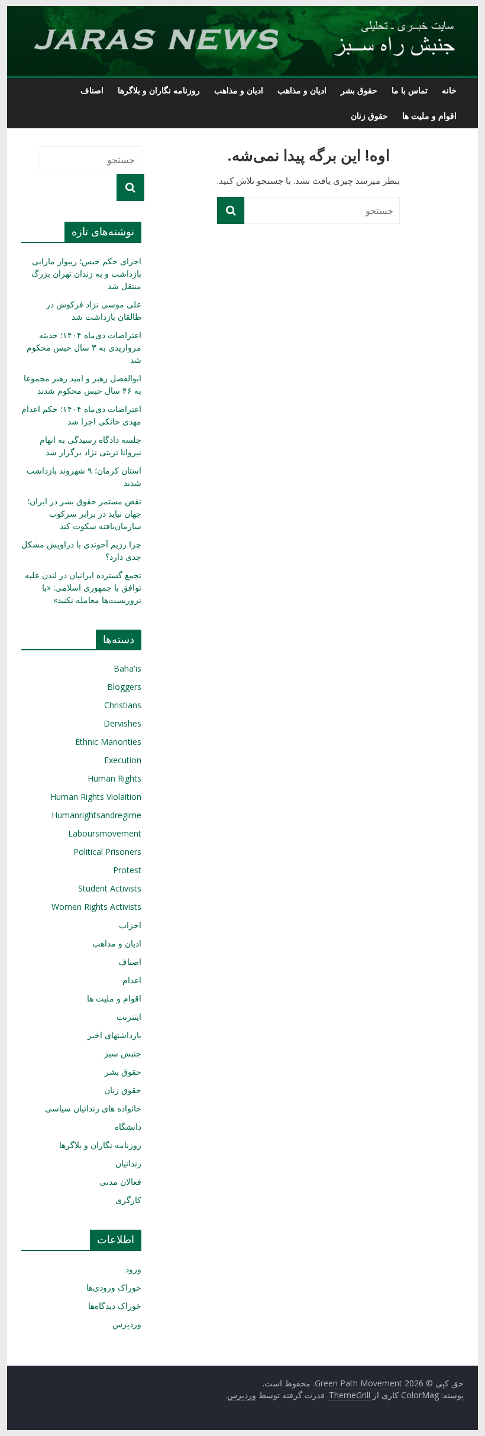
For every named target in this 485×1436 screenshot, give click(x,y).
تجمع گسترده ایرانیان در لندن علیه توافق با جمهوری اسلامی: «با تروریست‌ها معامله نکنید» (83, 587)
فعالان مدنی (120, 1181)
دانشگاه (128, 1126)
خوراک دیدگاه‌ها (114, 1305)
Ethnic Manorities (108, 741)
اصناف (92, 90)
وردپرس (126, 1324)
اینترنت (129, 1016)
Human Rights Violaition (95, 796)
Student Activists (109, 888)
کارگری (128, 1199)
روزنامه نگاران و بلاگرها (159, 90)
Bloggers (124, 686)
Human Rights (114, 778)
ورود (133, 1269)
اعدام (131, 980)
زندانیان (128, 1163)
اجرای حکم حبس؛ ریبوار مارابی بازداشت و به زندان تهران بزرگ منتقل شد (86, 273)
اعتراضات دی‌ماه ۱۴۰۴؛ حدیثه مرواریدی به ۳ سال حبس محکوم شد (84, 347)
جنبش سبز (122, 1053)
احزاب (130, 925)
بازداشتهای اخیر (114, 1034)
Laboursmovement (104, 833)
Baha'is (127, 668)
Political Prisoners (107, 851)
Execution (122, 760)
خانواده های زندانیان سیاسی (93, 1108)
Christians (122, 705)
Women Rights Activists (96, 906)
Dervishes (122, 723)
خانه (449, 90)
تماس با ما (410, 90)
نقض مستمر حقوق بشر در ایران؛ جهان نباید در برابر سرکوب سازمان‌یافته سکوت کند (84, 513)
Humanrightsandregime (96, 815)
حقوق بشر (359, 90)
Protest (127, 870)
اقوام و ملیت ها (429, 115)
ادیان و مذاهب (301, 90)
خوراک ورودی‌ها (113, 1287)
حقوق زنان (369, 115)
